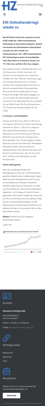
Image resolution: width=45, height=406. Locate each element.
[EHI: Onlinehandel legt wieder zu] (22, 231)
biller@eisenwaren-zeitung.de (21, 327)
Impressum (7, 357)
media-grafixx (36, 403)
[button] (42, 5)
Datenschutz (8, 353)
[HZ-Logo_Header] (21, 5)
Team (5, 361)
